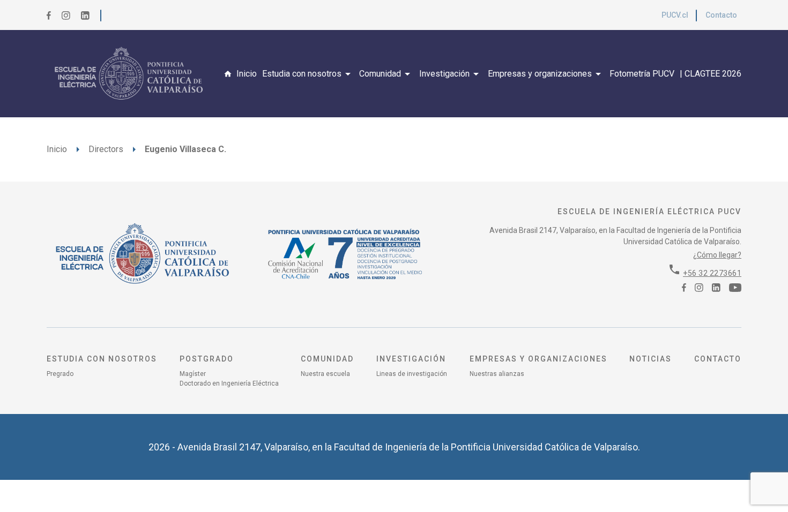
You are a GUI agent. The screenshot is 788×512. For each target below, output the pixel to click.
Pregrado (60, 374)
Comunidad (386, 73)
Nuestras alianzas (497, 374)
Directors (105, 149)
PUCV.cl (674, 15)
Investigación (450, 73)
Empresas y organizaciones (546, 73)
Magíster (193, 374)
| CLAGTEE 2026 (710, 74)
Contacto (721, 15)
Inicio (246, 74)
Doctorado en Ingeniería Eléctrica (229, 383)
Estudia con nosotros (308, 73)
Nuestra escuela (325, 374)
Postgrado (207, 359)
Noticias (650, 359)
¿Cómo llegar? (717, 255)
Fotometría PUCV (641, 74)
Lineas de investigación (411, 374)
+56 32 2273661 (712, 273)
